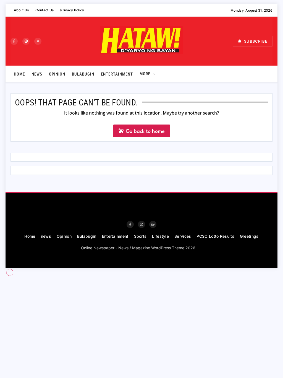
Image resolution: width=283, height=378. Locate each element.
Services (182, 236)
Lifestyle (160, 236)
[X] (37, 41)
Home (19, 74)
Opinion (57, 74)
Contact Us (44, 10)
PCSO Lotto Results (215, 236)
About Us (21, 10)
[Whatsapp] (152, 224)
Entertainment (117, 74)
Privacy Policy (72, 10)
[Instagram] (26, 41)
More (145, 73)
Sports (140, 236)
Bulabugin (83, 74)
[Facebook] (14, 41)
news (37, 74)
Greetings (249, 236)
